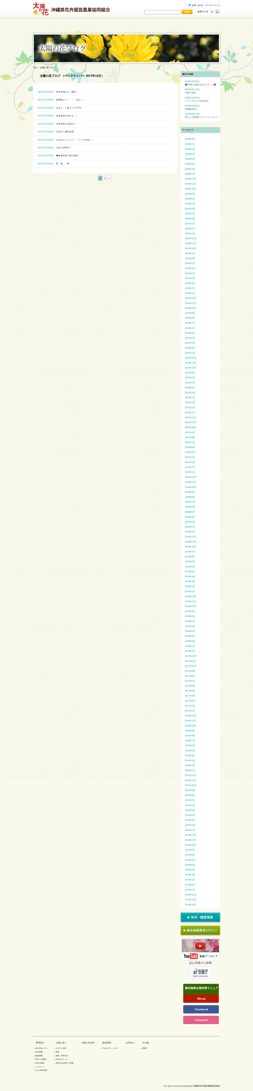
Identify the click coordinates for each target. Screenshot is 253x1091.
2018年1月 (190, 651)
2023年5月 (190, 333)
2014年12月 (190, 835)
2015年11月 (190, 780)
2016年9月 (190, 730)
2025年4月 (190, 218)
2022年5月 (190, 392)
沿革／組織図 (41, 1059)
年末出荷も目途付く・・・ (60, 124)
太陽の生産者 (141, 28)
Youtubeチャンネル (110, 1048)
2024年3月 (190, 283)
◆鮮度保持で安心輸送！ (59, 155)
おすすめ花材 (61, 1048)
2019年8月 (190, 556)
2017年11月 (190, 661)
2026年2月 (190, 169)
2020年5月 (190, 512)
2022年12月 (190, 358)
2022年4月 (190, 397)
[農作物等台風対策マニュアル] (201, 992)
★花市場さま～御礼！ (58, 92)
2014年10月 (190, 845)
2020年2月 (190, 527)
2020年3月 (190, 522)
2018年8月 (190, 616)
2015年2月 (190, 825)
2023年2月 (190, 348)
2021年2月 (190, 467)
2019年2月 (190, 586)
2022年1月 (190, 412)
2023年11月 (190, 303)
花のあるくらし (62, 1059)
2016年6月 (190, 745)
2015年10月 (190, 785)
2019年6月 (190, 566)
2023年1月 (190, 353)
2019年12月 (190, 536)
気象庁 (144, 1048)
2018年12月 (190, 596)
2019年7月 (190, 561)
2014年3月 (190, 879)
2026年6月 (190, 149)
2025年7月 (190, 203)
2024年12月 (190, 238)
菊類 (57, 1052)
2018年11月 (190, 601)
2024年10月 (190, 248)
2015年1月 (190, 830)
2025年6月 (190, 208)
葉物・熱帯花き (62, 1056)
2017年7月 (190, 681)
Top (34, 67)
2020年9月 (190, 492)
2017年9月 (190, 671)
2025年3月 (190, 223)
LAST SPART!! (54, 147)
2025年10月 (190, 188)
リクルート (40, 1067)
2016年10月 (190, 726)
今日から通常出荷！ (57, 131)
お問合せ (130, 1042)
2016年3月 (190, 760)
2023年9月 (190, 313)
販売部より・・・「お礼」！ (61, 99)
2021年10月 (190, 427)
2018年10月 (190, 606)
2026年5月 (190, 154)
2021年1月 (190, 472)
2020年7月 (190, 502)
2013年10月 (190, 904)
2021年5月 (190, 452)
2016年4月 (190, 755)
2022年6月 (190, 387)
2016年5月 (190, 750)
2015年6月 (190, 805)
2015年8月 (190, 795)
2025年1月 (190, 233)
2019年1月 (190, 591)
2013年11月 (190, 899)
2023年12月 (190, 298)
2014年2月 (190, 885)
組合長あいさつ (42, 1048)
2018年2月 (190, 646)
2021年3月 (190, 462)
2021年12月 (190, 417)
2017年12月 (190, 656)
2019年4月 (190, 576)
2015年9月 (190, 790)
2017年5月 (190, 691)
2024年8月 (190, 258)
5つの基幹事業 (41, 1070)
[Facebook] (201, 1009)
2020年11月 (190, 482)
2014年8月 (190, 855)
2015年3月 (190, 820)
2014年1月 (190, 890)
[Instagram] (201, 1020)
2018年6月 (190, 626)
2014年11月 (190, 840)
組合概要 (39, 1052)
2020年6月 (190, 507)
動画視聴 (173, 28)
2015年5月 (190, 810)
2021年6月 (190, 447)
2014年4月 (190, 875)
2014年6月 (190, 865)
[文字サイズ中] (211, 13)
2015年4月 (190, 815)
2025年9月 (190, 194)
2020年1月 (190, 532)
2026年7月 (190, 144)
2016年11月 (190, 720)
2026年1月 (190, 174)
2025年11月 (190, 184)
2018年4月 (190, 636)
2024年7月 (190, 263)
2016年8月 (190, 735)
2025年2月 (190, 228)
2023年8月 (190, 318)
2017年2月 (190, 706)
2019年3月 (190, 581)
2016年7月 (190, 740)
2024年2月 (190, 288)
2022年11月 (190, 363)
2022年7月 (190, 382)
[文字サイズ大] (217, 13)
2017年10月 (190, 666)
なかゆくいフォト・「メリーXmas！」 (66, 140)
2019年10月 (190, 547)
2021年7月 (190, 442)
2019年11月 (190, 542)
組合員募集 (40, 1063)
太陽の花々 (110, 28)
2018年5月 (190, 631)
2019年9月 (190, 551)
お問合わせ (204, 28)
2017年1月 (190, 711)
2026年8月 (190, 139)
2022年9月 (190, 372)
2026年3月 (190, 164)
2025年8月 (190, 199)
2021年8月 (190, 437)
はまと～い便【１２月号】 (60, 108)
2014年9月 (190, 850)
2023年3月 (190, 343)
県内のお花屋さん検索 (65, 1063)
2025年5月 (190, 213)
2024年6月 (190, 268)
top (48, 28)
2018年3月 (190, 641)
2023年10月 (190, 308)
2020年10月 (190, 487)
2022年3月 (190, 402)
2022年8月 (190, 377)
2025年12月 (190, 179)
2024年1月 (190, 293)
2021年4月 (190, 457)
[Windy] (201, 998)
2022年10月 (190, 367)
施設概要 (39, 1056)
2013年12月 (190, 894)
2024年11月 (190, 243)
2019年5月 (190, 571)
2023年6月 (190, 328)
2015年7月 (190, 800)
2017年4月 (190, 696)
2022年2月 (190, 407)
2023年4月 (190, 338)
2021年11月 (190, 422)
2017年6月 (190, 686)
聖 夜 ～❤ (53, 163)
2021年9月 (190, 432)
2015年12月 (190, 775)
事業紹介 (79, 28)
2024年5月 (190, 273)
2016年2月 (190, 765)
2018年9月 (190, 611)
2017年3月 (190, 701)
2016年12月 (190, 715)
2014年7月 (190, 860)
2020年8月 (190, 497)
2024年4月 (190, 278)
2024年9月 (190, 253)
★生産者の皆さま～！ (58, 115)
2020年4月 (190, 517)
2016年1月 (190, 770)
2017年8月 (190, 676)
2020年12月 (190, 477)
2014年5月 (190, 870)
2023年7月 (190, 323)
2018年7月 (190, 621)
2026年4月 (190, 159)
